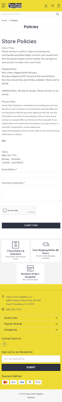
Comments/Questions (13, 182)
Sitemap (31, 397)
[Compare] (52, 6)
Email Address (9, 169)
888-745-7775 (13, 309)
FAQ (4, 141)
